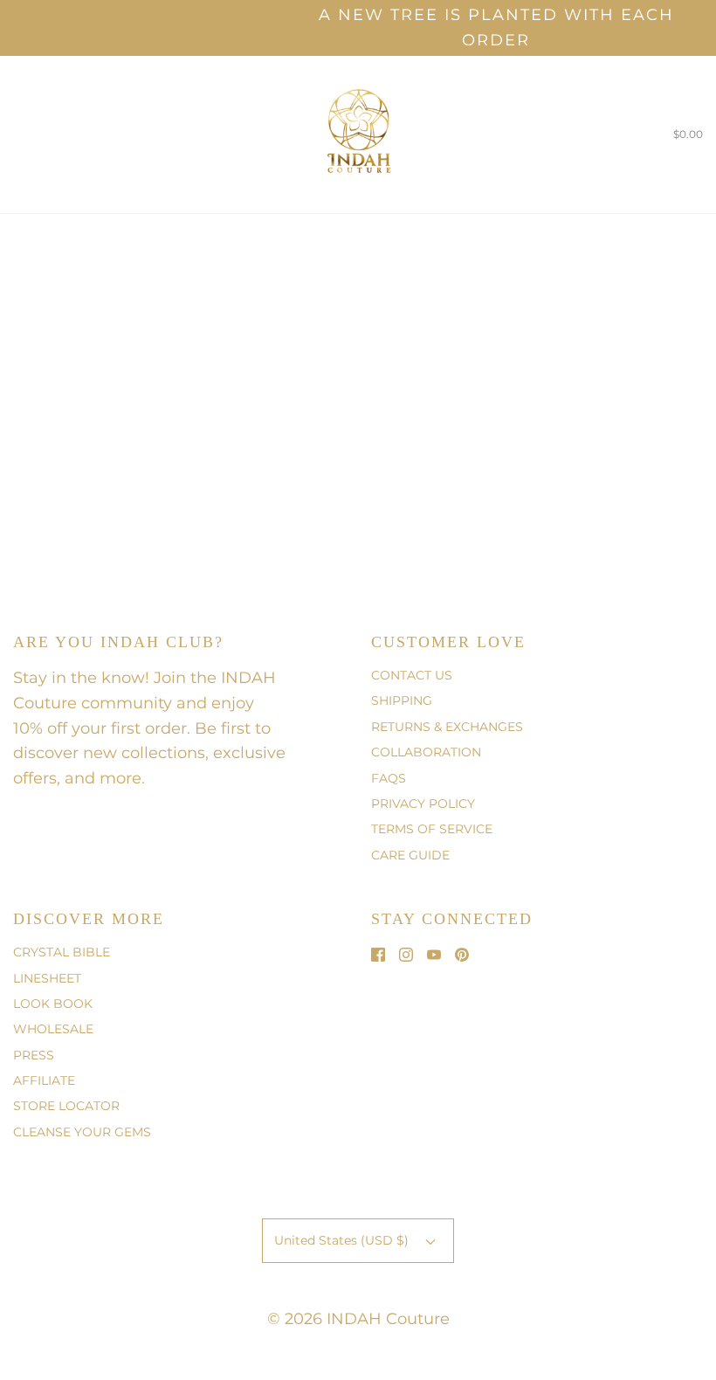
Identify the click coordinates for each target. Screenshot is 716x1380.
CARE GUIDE (410, 855)
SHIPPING (401, 700)
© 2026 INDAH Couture (358, 1318)
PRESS (33, 1055)
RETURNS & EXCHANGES (447, 727)
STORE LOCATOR (66, 1106)
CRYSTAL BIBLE (61, 952)
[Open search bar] (32, 134)
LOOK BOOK (53, 1003)
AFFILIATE (44, 1080)
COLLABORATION (426, 752)
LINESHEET (47, 978)
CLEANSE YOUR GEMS (82, 1132)
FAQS (388, 778)
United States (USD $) (343, 1240)
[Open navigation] (13, 134)
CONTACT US (411, 675)
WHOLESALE (53, 1029)
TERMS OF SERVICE (431, 829)
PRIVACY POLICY (423, 803)
